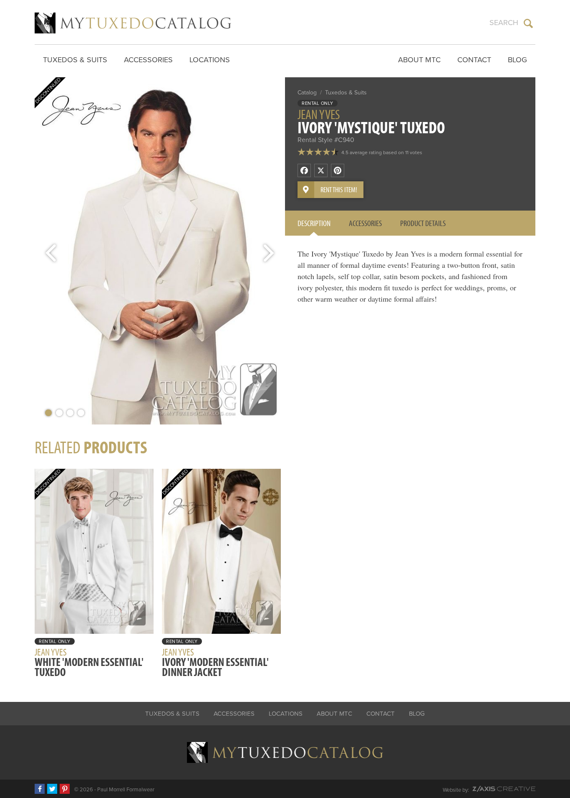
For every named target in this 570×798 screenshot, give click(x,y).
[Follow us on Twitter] (52, 789)
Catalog (307, 92)
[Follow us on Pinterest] (65, 789)
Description (314, 223)
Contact (474, 59)
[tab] (314, 223)
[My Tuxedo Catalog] (133, 23)
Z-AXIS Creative (503, 789)
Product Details (423, 223)
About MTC (419, 59)
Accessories (148, 59)
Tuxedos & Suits (75, 59)
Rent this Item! (338, 189)
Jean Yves (319, 114)
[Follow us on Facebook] (40, 789)
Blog (517, 59)
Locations (209, 59)
